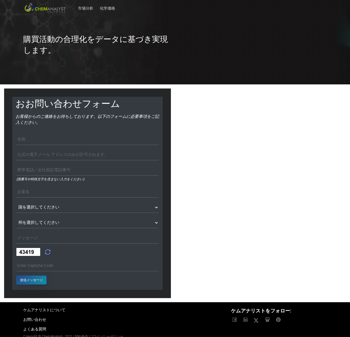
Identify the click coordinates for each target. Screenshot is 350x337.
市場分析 (85, 5)
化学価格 (107, 5)
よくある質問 (34, 329)
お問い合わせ (34, 319)
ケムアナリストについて (44, 310)
